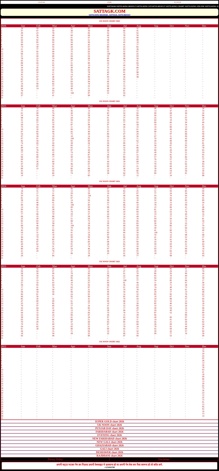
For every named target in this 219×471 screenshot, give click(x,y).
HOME (109, 2)
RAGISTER (177, 2)
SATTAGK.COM (109, 11)
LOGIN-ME (41, 2)
